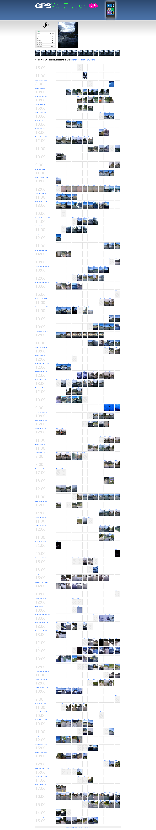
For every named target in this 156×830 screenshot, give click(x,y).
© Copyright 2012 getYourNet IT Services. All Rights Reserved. (78, 827)
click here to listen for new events (82, 60)
